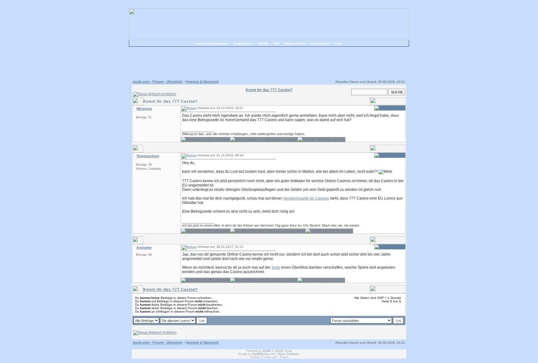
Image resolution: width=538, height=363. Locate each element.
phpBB (266, 350)
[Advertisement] (269, 62)
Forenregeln (320, 43)
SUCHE (262, 43)
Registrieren (243, 43)
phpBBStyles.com (263, 354)
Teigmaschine (147, 156)
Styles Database (288, 354)
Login (338, 43)
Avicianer (144, 247)
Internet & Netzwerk (202, 81)
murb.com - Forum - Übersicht (157, 81)
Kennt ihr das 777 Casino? (170, 289)
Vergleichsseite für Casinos (306, 198)
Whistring (144, 109)
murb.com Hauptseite (212, 43)
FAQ (276, 43)
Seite (275, 267)
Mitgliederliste (295, 43)
